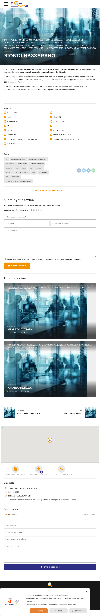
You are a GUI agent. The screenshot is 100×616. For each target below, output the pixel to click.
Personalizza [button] (79, 611)
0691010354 (13, 492)
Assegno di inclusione (18, 159)
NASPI (50, 45)
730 (6, 39)
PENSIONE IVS (43, 172)
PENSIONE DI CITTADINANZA (72, 45)
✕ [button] (86, 591)
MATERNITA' (9, 172)
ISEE (67, 42)
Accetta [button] (39, 611)
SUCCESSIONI (36, 48)
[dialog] (45, 602)
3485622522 (13, 333)
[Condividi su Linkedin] (88, 170)
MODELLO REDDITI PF (32, 45)
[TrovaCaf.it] (50, 584)
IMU (49, 42)
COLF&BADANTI (74, 39)
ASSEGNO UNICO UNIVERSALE (27, 39)
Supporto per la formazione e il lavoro (71, 48)
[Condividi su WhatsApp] (93, 170)
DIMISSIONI (37, 42)
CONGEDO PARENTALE (37, 163)
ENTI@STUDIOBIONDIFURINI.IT (21, 496)
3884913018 (13, 391)
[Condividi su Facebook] (79, 170)
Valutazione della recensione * (16, 210)
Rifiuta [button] (59, 611)
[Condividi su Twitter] (84, 170)
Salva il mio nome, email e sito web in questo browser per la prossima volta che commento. (44, 259)
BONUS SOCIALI (54, 39)
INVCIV (58, 42)
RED (24, 48)
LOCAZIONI (78, 42)
